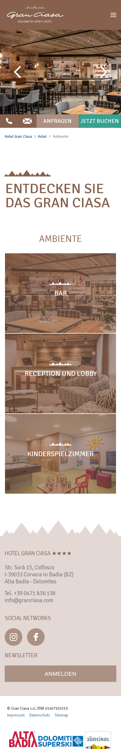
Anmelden (60, 674)
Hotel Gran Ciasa (18, 136)
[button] (113, 15)
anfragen (57, 121)
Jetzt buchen (99, 121)
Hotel (42, 136)
